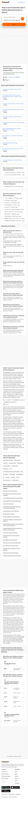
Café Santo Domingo (8, 460)
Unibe (17, 477)
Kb (3, 477)
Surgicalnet (12, 474)
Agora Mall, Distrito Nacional (10, 539)
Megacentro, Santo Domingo (10, 490)
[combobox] (14, 17)
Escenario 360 (12, 463)
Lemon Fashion (6, 465)
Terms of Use (4, 794)
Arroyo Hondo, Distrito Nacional (10, 545)
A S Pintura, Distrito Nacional (10, 532)
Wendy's (8, 477)
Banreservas (20, 463)
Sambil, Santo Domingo (8, 513)
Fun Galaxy (5, 474)
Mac (22, 471)
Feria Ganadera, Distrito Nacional (11, 511)
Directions (17, 783)
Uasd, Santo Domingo (8, 503)
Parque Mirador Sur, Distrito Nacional (12, 501)
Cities (16, 780)
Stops (16, 778)
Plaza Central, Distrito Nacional (10, 552)
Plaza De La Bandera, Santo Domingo (12, 555)
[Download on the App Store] (15, 787)
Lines (16, 771)
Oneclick (13, 477)
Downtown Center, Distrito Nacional (11, 542)
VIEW (23, 172)
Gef (10, 468)
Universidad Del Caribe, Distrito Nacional (12, 498)
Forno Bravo (17, 460)
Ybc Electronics (7, 480)
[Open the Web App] (5, 791)
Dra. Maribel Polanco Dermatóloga (11, 471)
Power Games (15, 480)
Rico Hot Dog (15, 465)
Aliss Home (6, 468)
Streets (16, 776)
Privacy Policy (11, 794)
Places (16, 773)
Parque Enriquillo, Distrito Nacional (11, 516)
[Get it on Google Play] (5, 787)
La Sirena (5, 463)
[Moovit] (5, 2)
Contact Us (18, 794)
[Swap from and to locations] (22, 18)
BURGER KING (19, 474)
